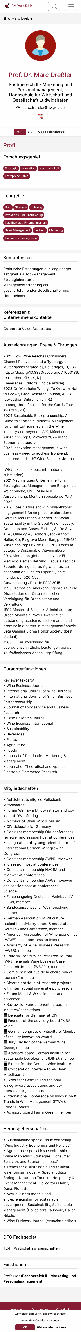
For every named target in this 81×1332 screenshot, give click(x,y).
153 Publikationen (50, 132)
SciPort (21, 6)
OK (25, 1327)
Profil (20, 132)
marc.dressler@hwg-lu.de (43, 107)
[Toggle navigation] (71, 6)
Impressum (18, 1309)
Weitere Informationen (51, 1327)
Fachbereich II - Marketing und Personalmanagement (40, 87)
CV (30, 132)
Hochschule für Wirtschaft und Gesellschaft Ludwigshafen (40, 97)
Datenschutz (41, 1309)
